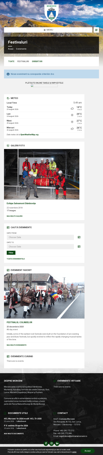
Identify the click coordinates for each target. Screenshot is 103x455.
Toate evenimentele (16, 259)
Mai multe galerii (15, 216)
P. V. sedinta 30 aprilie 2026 (16, 426)
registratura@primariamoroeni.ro (73, 436)
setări (74, 452)
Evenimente (21, 49)
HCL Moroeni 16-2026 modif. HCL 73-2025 (23, 419)
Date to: (10, 242)
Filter (11, 253)
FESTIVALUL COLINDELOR (19, 322)
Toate (11, 61)
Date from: (12, 233)
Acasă (10, 49)
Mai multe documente (14, 434)
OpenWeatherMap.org (29, 135)
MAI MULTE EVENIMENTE (16, 345)
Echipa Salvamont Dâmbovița (21, 203)
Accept (88, 451)
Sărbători (37, 61)
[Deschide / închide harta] (96, 30)
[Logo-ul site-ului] (51, 22)
